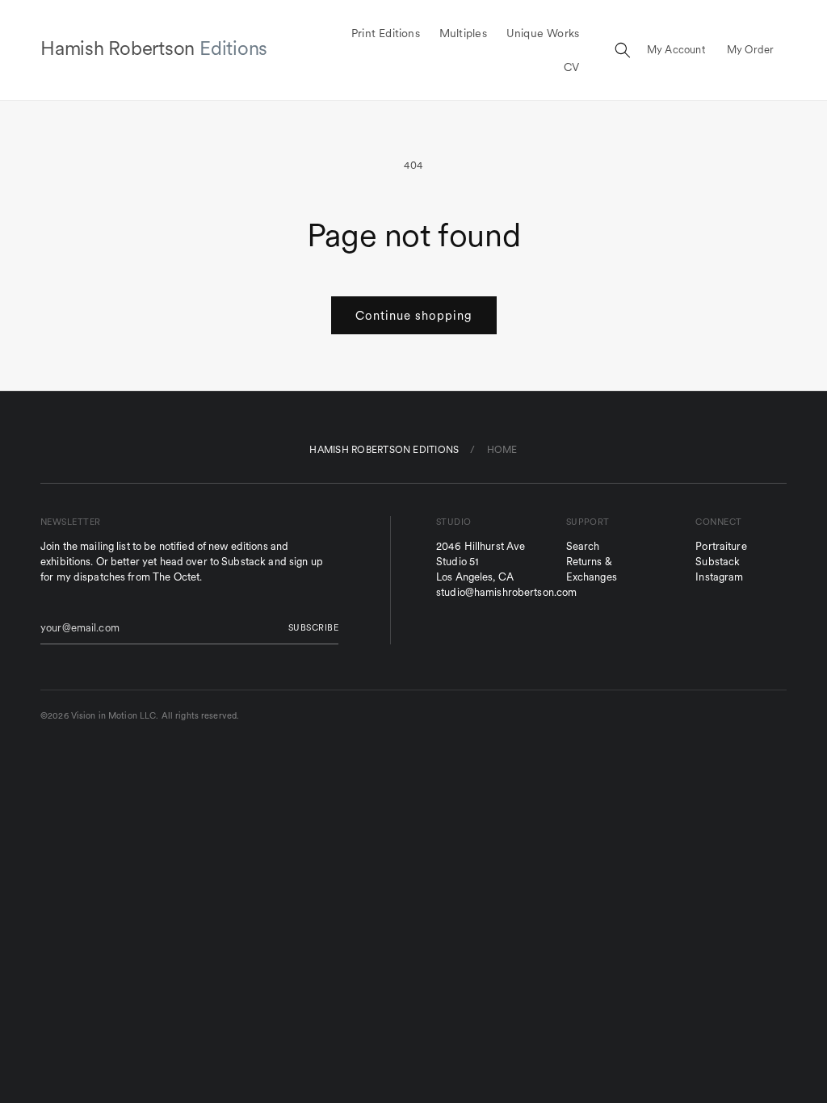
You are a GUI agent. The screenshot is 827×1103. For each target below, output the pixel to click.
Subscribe (313, 627)
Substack (717, 561)
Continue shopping (413, 315)
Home (502, 449)
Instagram (719, 577)
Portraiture (720, 546)
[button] (622, 50)
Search (583, 546)
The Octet (176, 577)
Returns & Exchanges (591, 569)
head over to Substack (213, 561)
